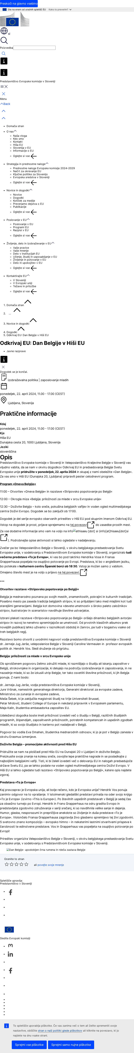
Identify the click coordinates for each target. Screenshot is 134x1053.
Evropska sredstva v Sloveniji (31, 177)
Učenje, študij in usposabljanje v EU (35, 256)
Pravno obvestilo (17, 1011)
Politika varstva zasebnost (23, 1008)
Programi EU (21, 227)
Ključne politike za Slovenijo (30, 174)
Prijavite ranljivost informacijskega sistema (33, 999)
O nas (10, 131)
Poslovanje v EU (17, 219)
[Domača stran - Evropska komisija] (14, 19)
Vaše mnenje (21, 250)
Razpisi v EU (21, 230)
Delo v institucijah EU (26, 253)
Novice (17, 194)
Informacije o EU (23, 150)
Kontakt (18, 141)
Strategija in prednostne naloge (26, 163)
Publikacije (19, 206)
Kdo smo (18, 138)
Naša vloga (20, 135)
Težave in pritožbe (24, 286)
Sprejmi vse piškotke (29, 1044)
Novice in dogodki (18, 190)
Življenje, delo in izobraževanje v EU (29, 243)
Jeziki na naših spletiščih (22, 1002)
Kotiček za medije (24, 200)
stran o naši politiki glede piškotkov (60, 1030)
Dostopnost (14, 1014)
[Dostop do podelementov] (17, 131)
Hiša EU (18, 144)
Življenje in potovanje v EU (29, 259)
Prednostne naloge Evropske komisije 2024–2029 (44, 168)
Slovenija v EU (22, 147)
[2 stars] (9, 864)
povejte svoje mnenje (51, 864)
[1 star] (6, 864)
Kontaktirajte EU (17, 275)
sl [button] (9, 33)
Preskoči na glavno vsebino (19, 3)
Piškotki (11, 1005)
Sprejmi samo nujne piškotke (71, 1044)
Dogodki (18, 197)
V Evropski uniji (22, 283)
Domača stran (15, 126)
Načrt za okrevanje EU (27, 171)
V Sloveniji (19, 280)
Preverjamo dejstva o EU (28, 203)
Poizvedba (6, 47)
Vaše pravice (21, 247)
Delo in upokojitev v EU (27, 262)
